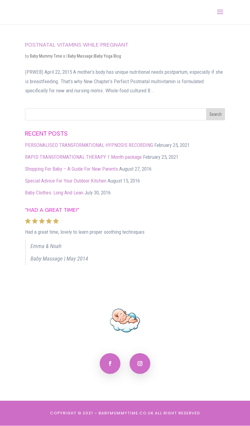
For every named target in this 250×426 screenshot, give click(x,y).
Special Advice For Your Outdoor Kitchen (65, 181)
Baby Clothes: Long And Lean (54, 193)
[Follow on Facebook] (110, 363)
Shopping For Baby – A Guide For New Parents (71, 169)
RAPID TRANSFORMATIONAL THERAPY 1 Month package (83, 157)
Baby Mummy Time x (47, 56)
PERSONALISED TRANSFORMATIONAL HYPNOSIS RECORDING (89, 145)
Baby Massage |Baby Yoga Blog (94, 56)
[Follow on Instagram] (140, 363)
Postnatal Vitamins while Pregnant (76, 44)
